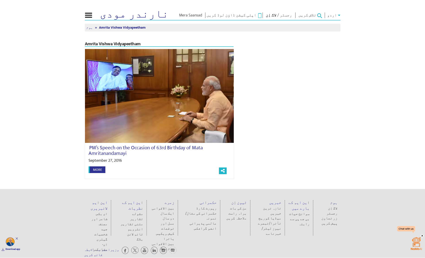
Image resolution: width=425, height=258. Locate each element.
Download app (13, 249)
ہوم (90, 28)
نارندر (134, 14)
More (97, 170)
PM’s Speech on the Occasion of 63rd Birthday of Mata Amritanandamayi (146, 151)
